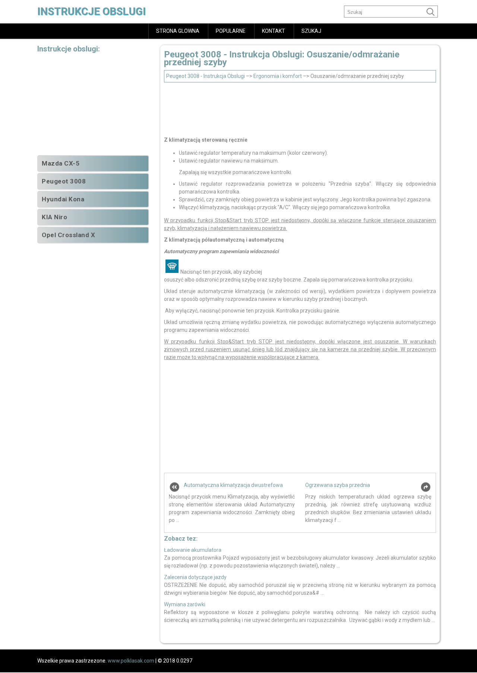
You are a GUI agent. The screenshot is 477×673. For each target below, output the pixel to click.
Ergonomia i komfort (277, 76)
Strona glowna (177, 31)
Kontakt (273, 31)
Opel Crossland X (68, 235)
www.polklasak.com (131, 661)
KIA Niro (54, 217)
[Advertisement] (300, 107)
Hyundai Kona (63, 199)
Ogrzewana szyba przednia (337, 485)
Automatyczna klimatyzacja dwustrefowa (233, 485)
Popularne (231, 31)
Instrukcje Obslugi (91, 11)
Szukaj (311, 31)
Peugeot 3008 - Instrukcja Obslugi (205, 76)
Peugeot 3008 (64, 181)
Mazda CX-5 (60, 163)
